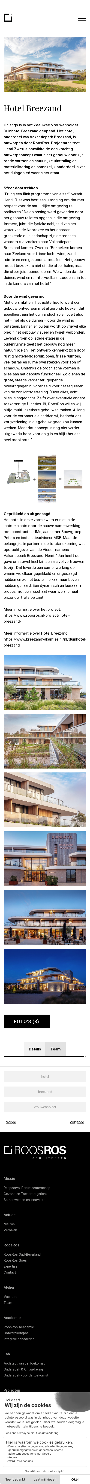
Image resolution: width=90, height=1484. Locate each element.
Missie (9, 1178)
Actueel (10, 1215)
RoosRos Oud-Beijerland (22, 1254)
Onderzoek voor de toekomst (26, 1375)
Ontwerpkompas (16, 1333)
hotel (45, 1077)
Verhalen (10, 1230)
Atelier (9, 1287)
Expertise (11, 1266)
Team (55, 1049)
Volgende (77, 1122)
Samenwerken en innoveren (24, 1200)
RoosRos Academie (19, 1327)
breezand (45, 1092)
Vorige (11, 1122)
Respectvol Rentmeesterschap (27, 1188)
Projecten (12, 1390)
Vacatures (11, 1297)
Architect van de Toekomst (24, 1363)
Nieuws (9, 1224)
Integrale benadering (19, 1339)
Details (35, 1049)
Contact (10, 1272)
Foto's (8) (26, 1021)
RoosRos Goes (15, 1260)
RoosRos (11, 1245)
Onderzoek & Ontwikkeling (23, 1369)
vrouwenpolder (45, 1107)
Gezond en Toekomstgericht (25, 1194)
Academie (12, 1318)
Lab (7, 1354)
